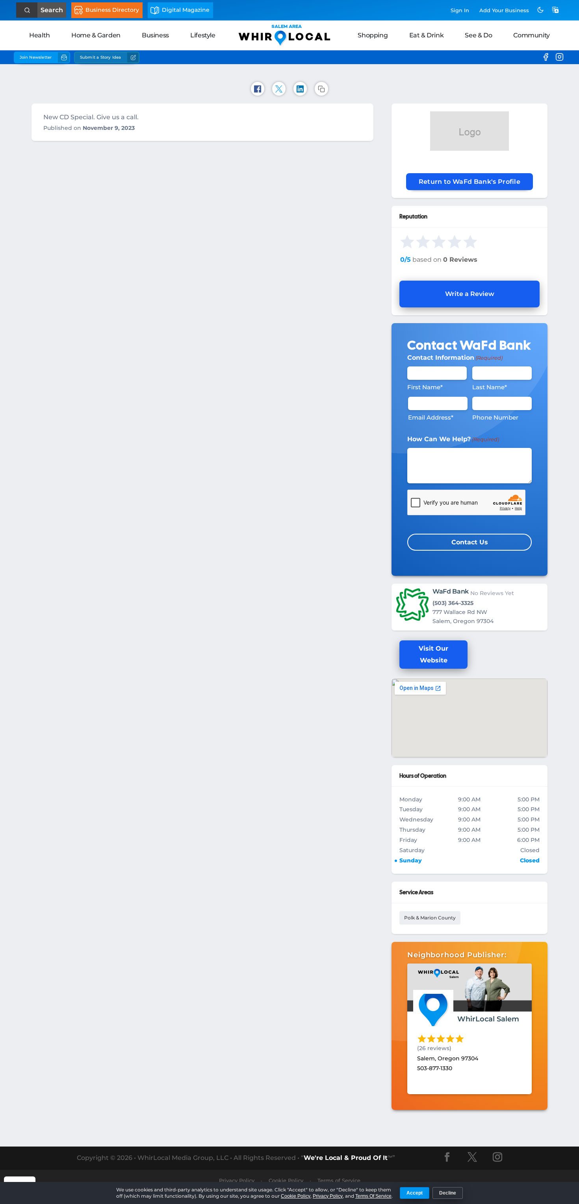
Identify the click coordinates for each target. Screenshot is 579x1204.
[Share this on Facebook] (257, 89)
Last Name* (489, 387)
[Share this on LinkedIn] (300, 89)
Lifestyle (202, 35)
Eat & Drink (426, 35)
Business (155, 35)
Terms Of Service (373, 1196)
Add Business (504, 10)
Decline (447, 1193)
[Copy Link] (321, 89)
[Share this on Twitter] (279, 89)
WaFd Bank (450, 591)
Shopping (373, 35)
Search (52, 10)
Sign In (460, 10)
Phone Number (495, 417)
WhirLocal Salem (488, 1019)
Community (531, 35)
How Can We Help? (453, 439)
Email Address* (430, 417)
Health (39, 35)
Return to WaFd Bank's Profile (469, 181)
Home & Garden (96, 35)
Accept (414, 1193)
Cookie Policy (295, 1196)
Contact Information (455, 357)
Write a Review (469, 294)
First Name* (425, 387)
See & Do (478, 35)
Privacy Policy (328, 1196)
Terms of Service (338, 1180)
